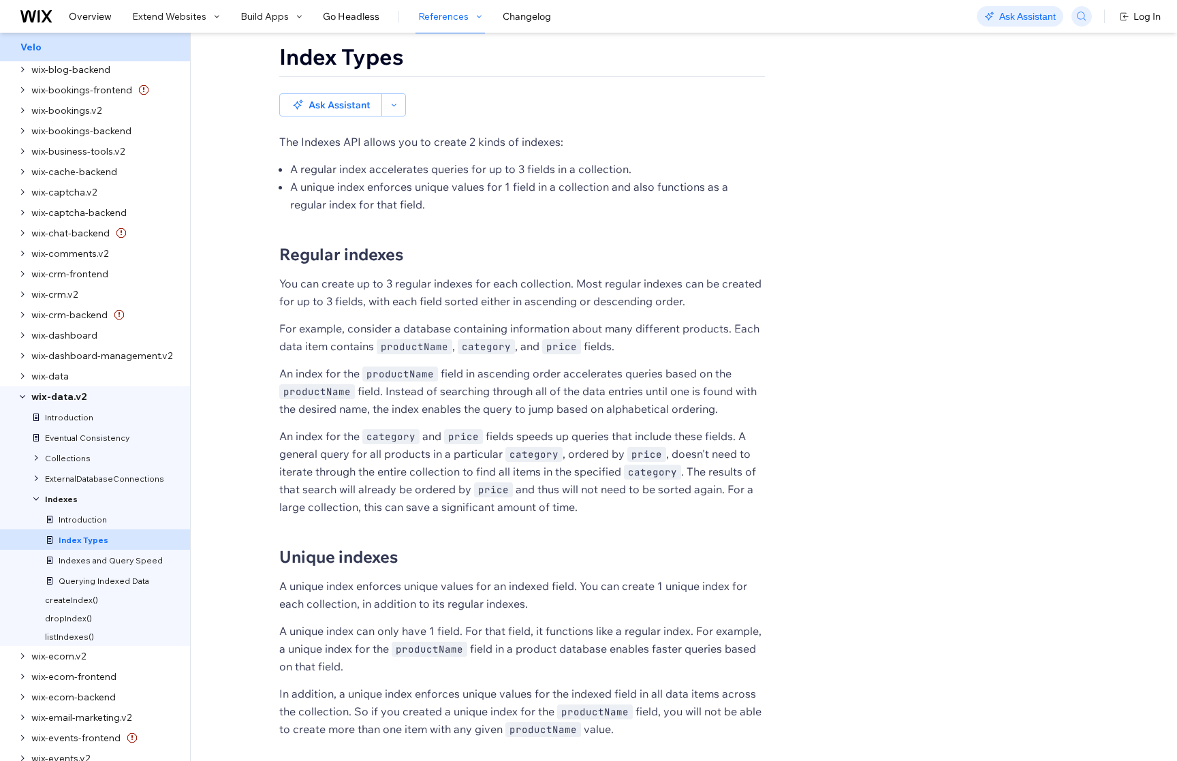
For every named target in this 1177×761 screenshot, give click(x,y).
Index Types (341, 56)
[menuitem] (95, 47)
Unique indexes (338, 556)
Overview (90, 16)
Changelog (527, 16)
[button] (330, 105)
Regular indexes (341, 254)
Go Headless (351, 16)
